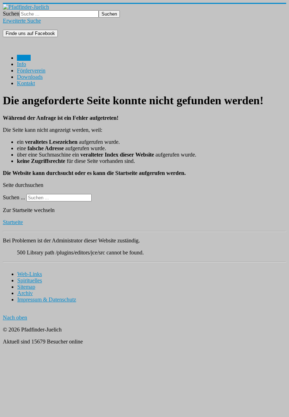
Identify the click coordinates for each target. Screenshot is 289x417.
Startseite (13, 222)
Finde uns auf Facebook (30, 33)
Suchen (11, 14)
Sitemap (26, 287)
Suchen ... (14, 197)
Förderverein (31, 70)
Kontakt (26, 83)
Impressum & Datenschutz (46, 299)
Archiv (25, 293)
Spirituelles (29, 280)
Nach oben (15, 318)
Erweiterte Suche (22, 21)
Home (24, 58)
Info (21, 64)
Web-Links (29, 274)
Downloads (30, 77)
